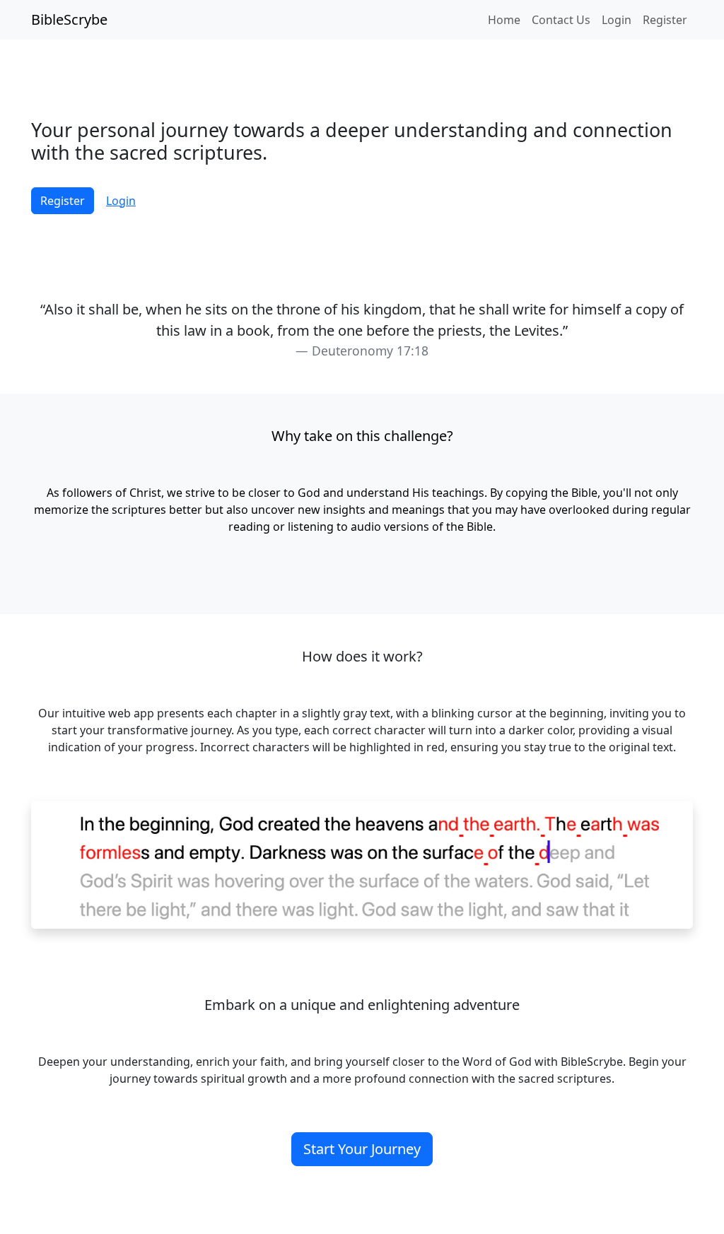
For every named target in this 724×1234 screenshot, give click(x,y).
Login (616, 20)
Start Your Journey (362, 1148)
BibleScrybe (69, 19)
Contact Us (561, 20)
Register (665, 20)
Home (504, 20)
